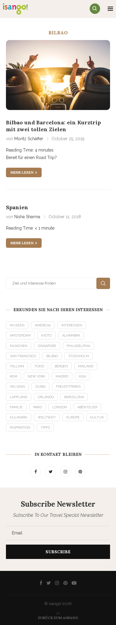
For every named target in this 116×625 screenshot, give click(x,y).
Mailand (85, 366)
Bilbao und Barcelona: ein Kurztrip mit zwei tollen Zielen (53, 126)
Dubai (40, 387)
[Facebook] (36, 471)
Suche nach (103, 283)
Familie (16, 407)
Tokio (39, 366)
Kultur (97, 417)
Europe (73, 417)
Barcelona (74, 397)
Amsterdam (20, 335)
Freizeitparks (68, 387)
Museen (17, 325)
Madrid (62, 376)
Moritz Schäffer (28, 138)
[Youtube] (74, 583)
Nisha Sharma (27, 216)
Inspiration (20, 428)
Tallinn (17, 366)
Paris (37, 407)
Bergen (61, 366)
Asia (82, 376)
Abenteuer (87, 407)
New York (36, 376)
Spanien (17, 207)
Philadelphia (78, 346)
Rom (13, 376)
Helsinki (17, 387)
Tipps (45, 428)
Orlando (46, 397)
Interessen (71, 325)
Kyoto (46, 335)
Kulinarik (18, 417)
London (59, 407)
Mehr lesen (22, 172)
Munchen (18, 346)
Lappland (18, 397)
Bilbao (52, 356)
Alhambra (71, 335)
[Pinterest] (80, 471)
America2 (43, 325)
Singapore (47, 346)
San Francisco (23, 356)
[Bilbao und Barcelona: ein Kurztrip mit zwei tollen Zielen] (58, 75)
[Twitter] (51, 471)
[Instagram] (66, 471)
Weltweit (47, 417)
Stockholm (78, 356)
